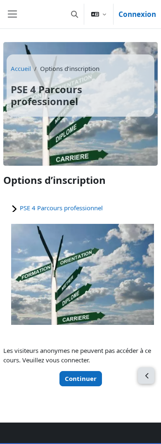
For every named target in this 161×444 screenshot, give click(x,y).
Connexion (137, 14)
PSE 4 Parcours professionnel (61, 208)
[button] (74, 14)
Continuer (81, 378)
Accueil (21, 68)
